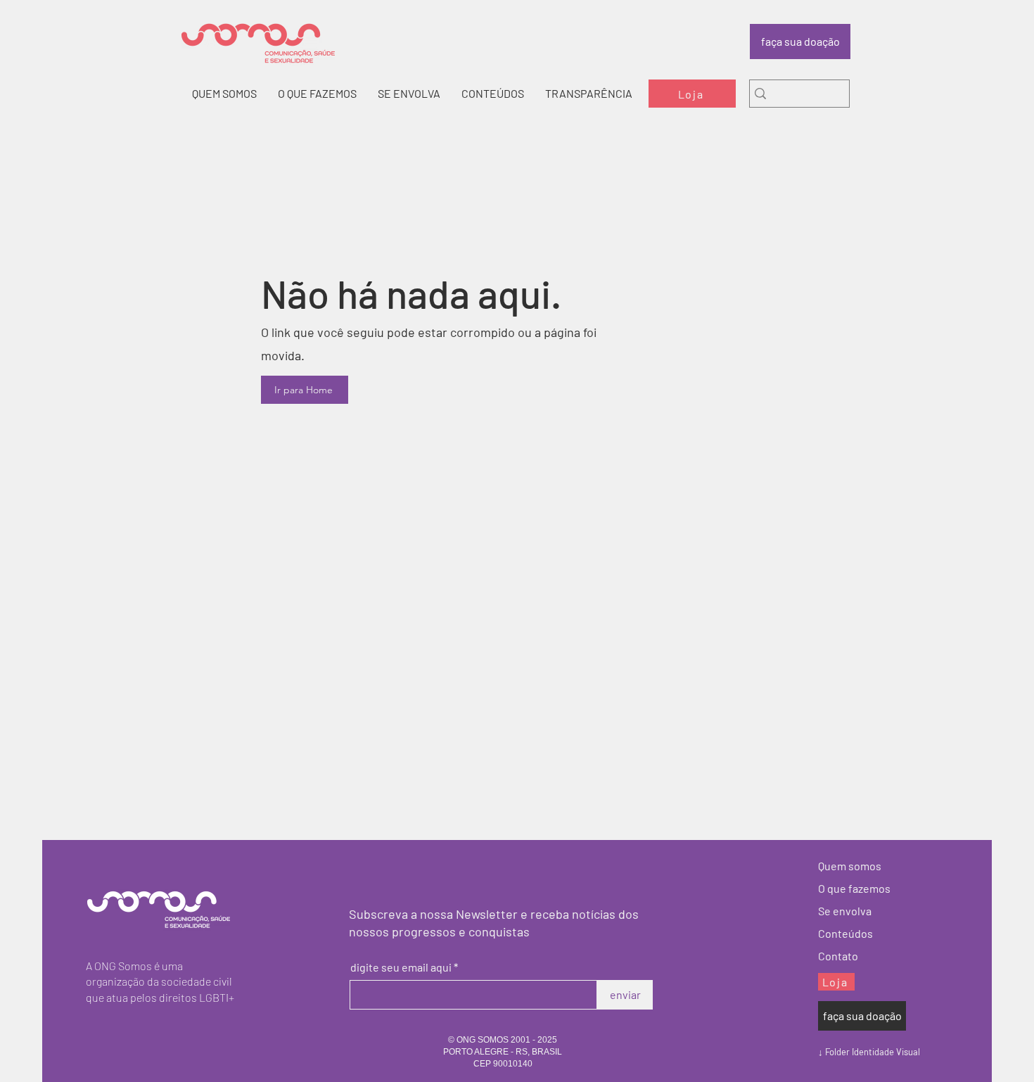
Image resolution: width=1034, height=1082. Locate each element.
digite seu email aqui (401, 967)
